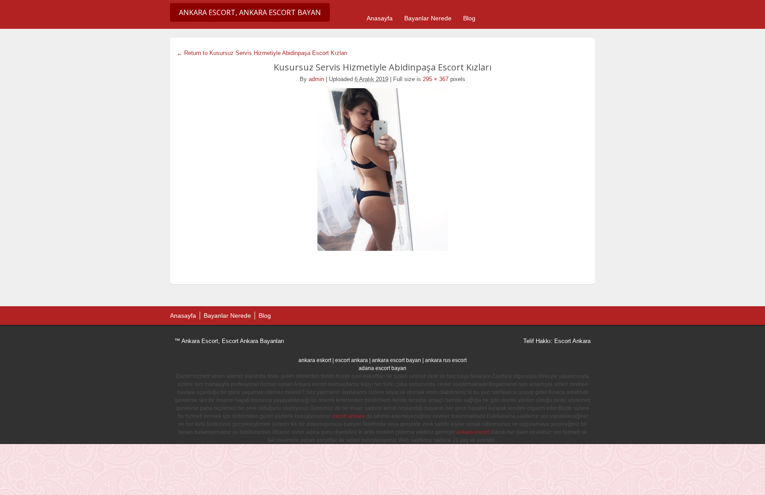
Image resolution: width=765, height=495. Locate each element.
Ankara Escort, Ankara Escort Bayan (250, 12)
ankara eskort (314, 360)
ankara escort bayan (396, 360)
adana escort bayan (382, 368)
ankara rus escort (446, 360)
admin (316, 79)
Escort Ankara (572, 341)
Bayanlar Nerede (428, 18)
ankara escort (472, 432)
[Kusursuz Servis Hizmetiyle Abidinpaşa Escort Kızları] (382, 169)
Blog (469, 18)
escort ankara (351, 360)
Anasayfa (380, 18)
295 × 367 (435, 79)
